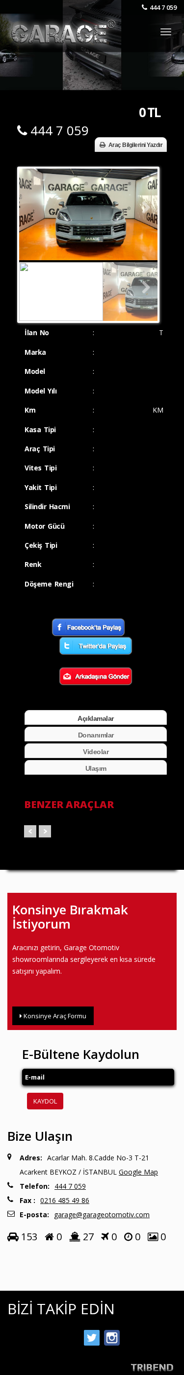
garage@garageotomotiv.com (102, 1214)
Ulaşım (95, 768)
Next (143, 208)
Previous (34, 208)
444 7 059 (163, 7)
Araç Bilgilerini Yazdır (135, 145)
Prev (30, 831)
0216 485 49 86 (64, 1200)
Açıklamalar (96, 718)
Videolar (95, 752)
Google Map (138, 1172)
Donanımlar (96, 735)
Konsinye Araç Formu (54, 1015)
